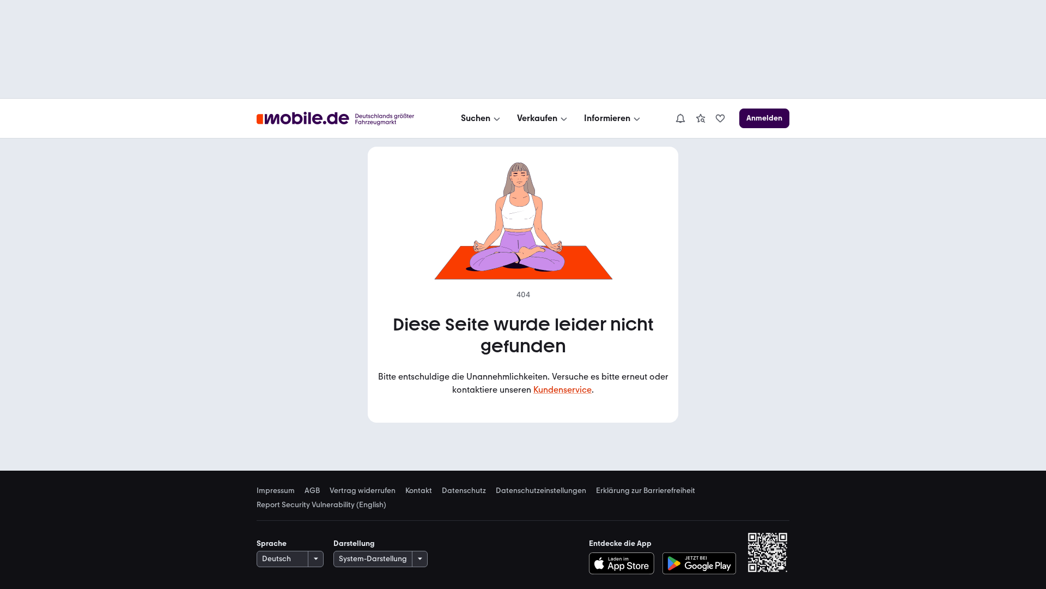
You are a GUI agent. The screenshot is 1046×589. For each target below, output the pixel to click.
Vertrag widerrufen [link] (363, 490)
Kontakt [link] (418, 490)
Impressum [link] (276, 490)
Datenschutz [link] (464, 490)
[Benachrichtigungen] (680, 118)
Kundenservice (562, 389)
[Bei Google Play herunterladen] (699, 563)
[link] (700, 118)
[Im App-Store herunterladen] (624, 563)
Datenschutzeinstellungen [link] (541, 490)
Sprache (272, 543)
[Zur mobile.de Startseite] (345, 118)
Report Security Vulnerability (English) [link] (321, 505)
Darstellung (354, 543)
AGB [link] (312, 490)
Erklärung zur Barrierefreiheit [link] (645, 490)
